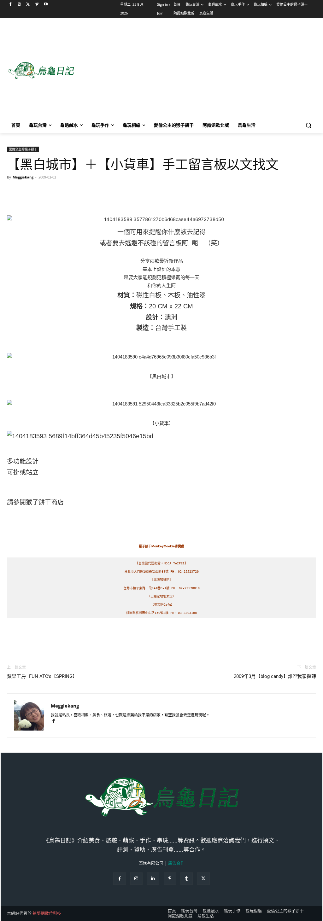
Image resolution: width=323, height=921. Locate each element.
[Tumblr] (186, 878)
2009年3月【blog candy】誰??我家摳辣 (275, 676)
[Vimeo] (36, 4)
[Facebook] (10, 4)
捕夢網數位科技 (46, 913)
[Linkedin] (153, 878)
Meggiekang (23, 177)
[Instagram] (19, 4)
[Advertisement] (198, 70)
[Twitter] (28, 4)
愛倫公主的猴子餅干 (23, 149)
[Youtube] (45, 4)
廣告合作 (176, 863)
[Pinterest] (170, 878)
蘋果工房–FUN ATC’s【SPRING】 (42, 676)
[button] (308, 125)
